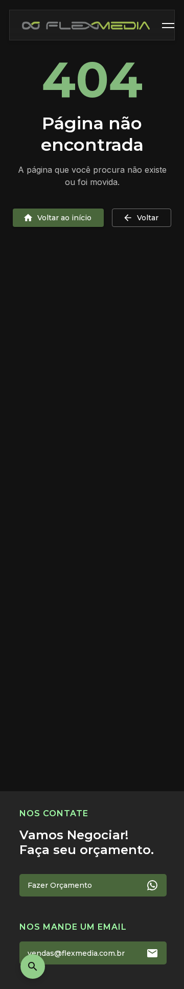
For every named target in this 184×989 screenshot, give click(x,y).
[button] (170, 25)
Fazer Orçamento (60, 885)
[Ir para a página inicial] (86, 25)
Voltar (147, 217)
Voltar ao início (64, 217)
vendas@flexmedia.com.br (76, 953)
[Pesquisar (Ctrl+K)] (32, 966)
